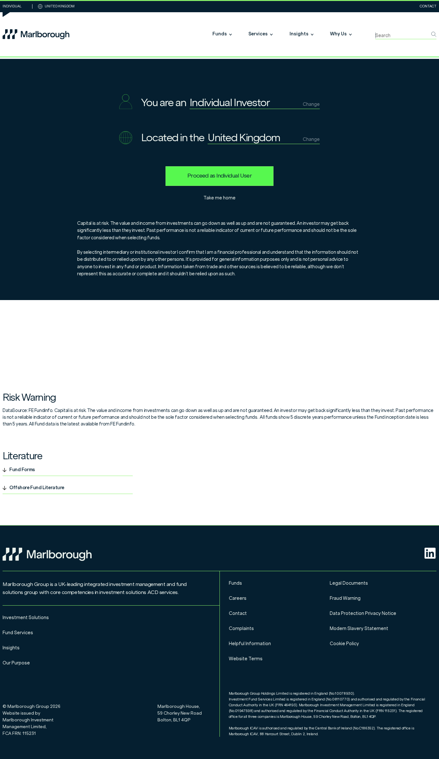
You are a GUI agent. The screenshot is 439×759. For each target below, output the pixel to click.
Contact (428, 6)
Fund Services (18, 633)
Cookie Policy (344, 643)
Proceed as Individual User (219, 175)
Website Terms (246, 659)
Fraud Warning (345, 598)
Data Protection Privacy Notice (363, 613)
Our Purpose (16, 663)
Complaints (241, 628)
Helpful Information (250, 643)
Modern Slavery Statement (359, 628)
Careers (237, 598)
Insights (11, 648)
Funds (235, 583)
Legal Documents (349, 583)
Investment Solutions (26, 617)
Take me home (219, 198)
